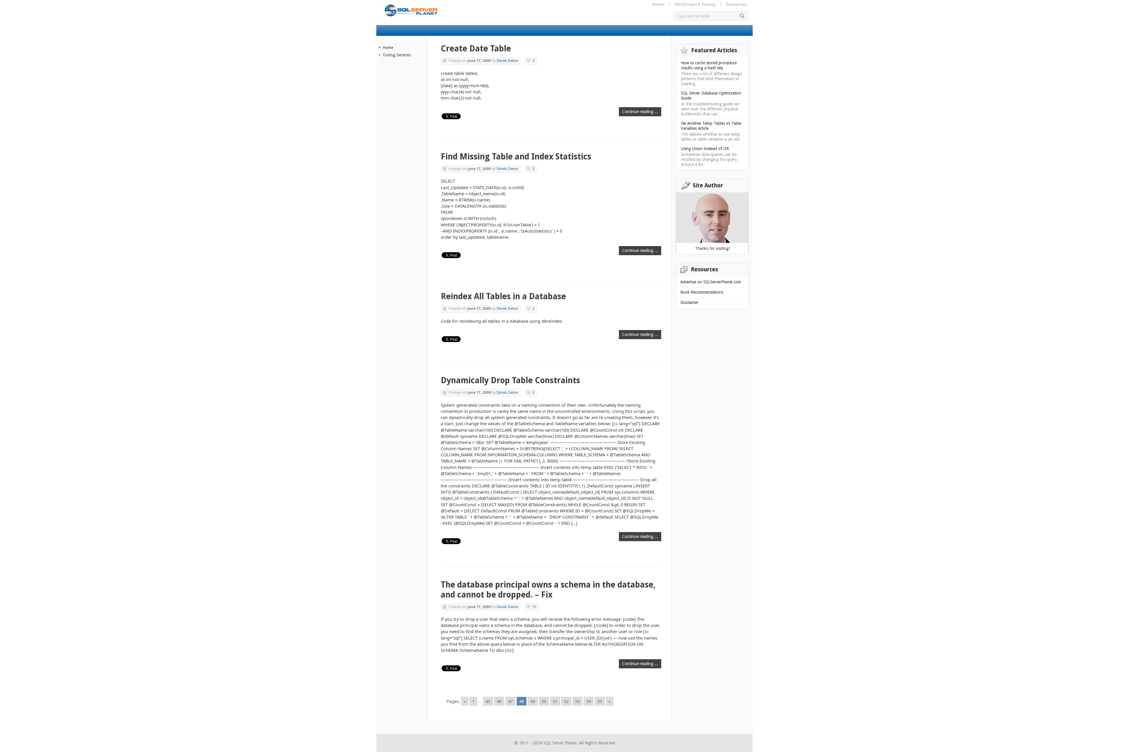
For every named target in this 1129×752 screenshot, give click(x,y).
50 (544, 701)
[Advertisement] (402, 161)
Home (658, 4)
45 (488, 701)
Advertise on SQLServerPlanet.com (710, 282)
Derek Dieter (507, 60)
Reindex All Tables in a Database (503, 296)
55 (599, 701)
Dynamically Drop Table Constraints (510, 380)
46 (499, 701)
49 (532, 701)
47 (510, 701)
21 (534, 606)
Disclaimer (689, 302)
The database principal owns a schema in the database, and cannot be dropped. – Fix (548, 590)
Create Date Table (476, 48)
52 (566, 701)
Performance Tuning (695, 4)
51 (555, 701)
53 (577, 701)
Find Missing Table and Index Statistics (516, 156)
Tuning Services (397, 55)
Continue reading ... (640, 111)
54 (588, 701)
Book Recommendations (701, 292)
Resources (736, 4)
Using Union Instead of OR (705, 148)
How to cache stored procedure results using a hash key (709, 65)
